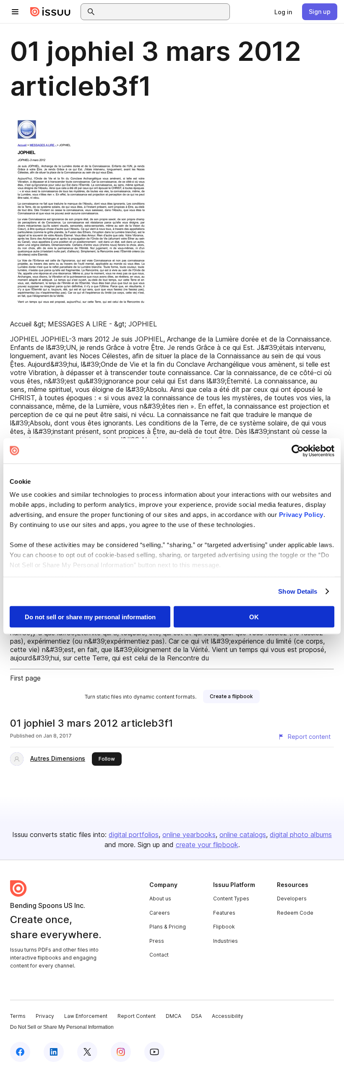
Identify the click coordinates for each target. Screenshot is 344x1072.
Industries (225, 941)
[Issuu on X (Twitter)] (87, 1052)
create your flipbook (207, 844)
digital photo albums (301, 834)
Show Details (297, 591)
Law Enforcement (85, 1016)
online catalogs (242, 834)
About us (160, 898)
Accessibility (227, 1016)
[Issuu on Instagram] (121, 1052)
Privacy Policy (301, 514)
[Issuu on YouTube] (154, 1052)
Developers (292, 898)
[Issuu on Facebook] (20, 1052)
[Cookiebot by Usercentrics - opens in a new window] (297, 450)
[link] (283, 11)
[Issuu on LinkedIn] (54, 1052)
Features (224, 913)
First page (25, 678)
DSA (196, 1016)
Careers (159, 913)
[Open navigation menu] (15, 11)
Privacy (45, 1016)
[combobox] (162, 12)
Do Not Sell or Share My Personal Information (62, 1027)
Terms (18, 1016)
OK (254, 616)
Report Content (136, 1016)
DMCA (173, 1016)
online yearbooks (189, 834)
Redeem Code (295, 913)
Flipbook (224, 926)
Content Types (231, 898)
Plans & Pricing (167, 926)
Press (156, 941)
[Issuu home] (50, 11)
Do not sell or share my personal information (90, 616)
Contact (159, 955)
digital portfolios (134, 834)
